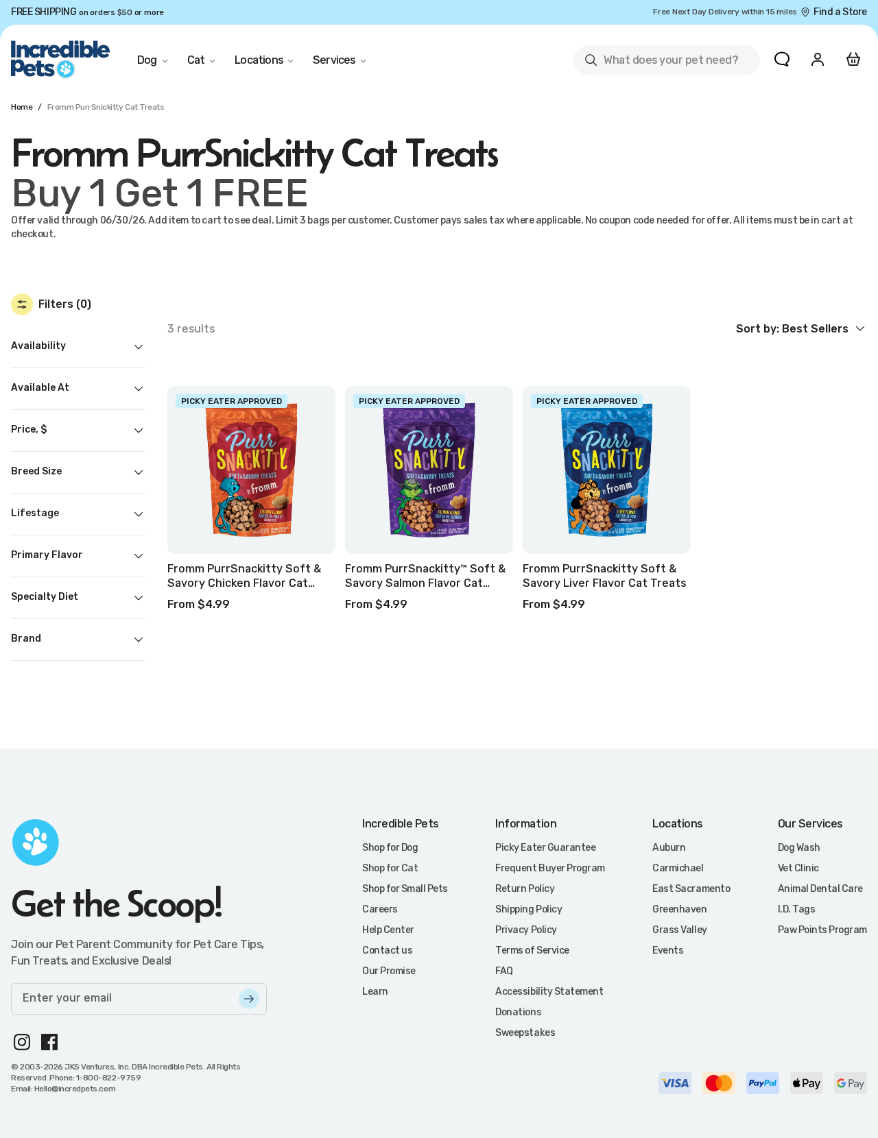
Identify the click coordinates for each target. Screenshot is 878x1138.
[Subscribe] (249, 999)
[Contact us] (782, 59)
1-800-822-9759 (108, 1077)
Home (21, 107)
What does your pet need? (661, 62)
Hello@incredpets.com (74, 1088)
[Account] (817, 59)
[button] (801, 328)
